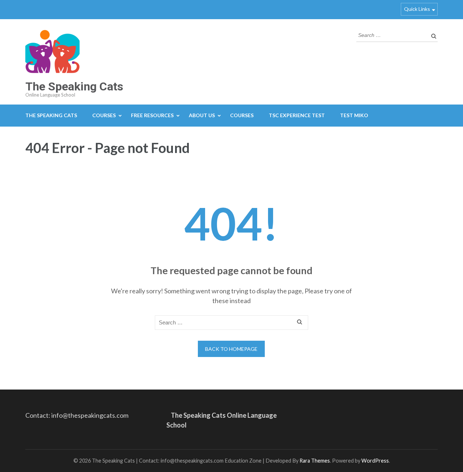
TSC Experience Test (297, 115)
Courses (104, 115)
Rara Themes (315, 461)
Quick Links (417, 9)
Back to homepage (231, 349)
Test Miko (354, 115)
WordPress (375, 461)
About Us (202, 115)
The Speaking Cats (74, 86)
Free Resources (152, 115)
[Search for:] (391, 34)
